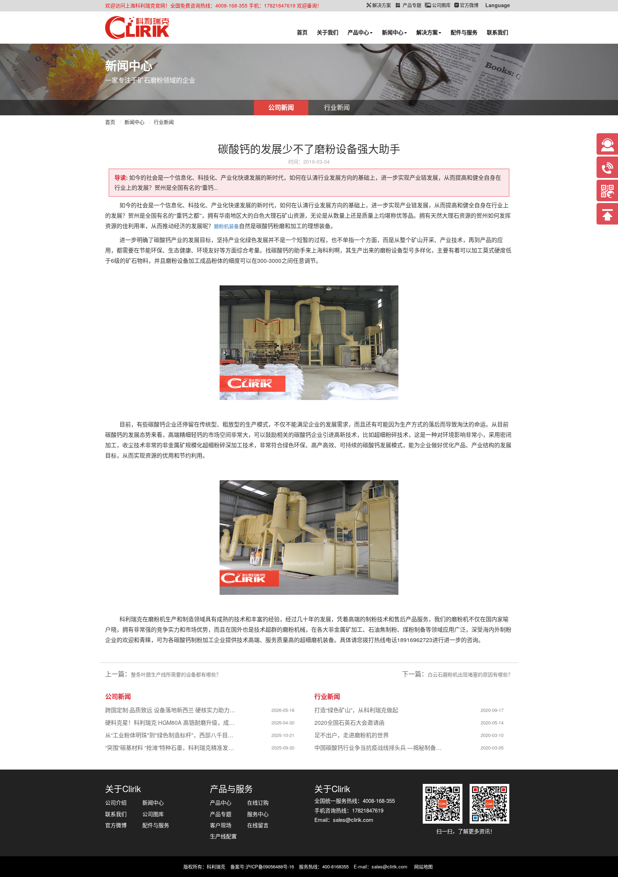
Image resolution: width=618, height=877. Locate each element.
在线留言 (258, 825)
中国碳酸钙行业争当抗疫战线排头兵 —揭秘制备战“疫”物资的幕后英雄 (380, 747)
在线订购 (258, 802)
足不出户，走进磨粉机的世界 (351, 735)
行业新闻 (337, 107)
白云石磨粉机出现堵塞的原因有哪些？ (470, 674)
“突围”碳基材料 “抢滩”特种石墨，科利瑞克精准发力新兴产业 (171, 747)
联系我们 (497, 32)
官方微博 (116, 825)
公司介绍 (116, 802)
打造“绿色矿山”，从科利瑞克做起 (356, 710)
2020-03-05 (492, 747)
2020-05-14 (492, 722)
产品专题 (220, 814)
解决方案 (427, 32)
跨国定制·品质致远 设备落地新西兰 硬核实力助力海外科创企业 (171, 710)
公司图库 (153, 814)
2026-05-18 (282, 710)
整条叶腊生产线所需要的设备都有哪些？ (176, 674)
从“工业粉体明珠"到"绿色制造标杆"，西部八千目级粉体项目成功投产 (171, 735)
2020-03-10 (492, 735)
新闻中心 (392, 32)
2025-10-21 (282, 735)
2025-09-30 (282, 747)
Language (497, 5)
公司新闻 (281, 107)
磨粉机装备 (226, 226)
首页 (302, 32)
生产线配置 (223, 836)
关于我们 (327, 32)
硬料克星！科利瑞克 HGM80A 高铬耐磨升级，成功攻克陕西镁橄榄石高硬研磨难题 (171, 722)
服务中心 (258, 814)
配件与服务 (464, 32)
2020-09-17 (492, 710)
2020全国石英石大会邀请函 (349, 722)
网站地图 (423, 866)
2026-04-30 (282, 722)
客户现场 (220, 825)
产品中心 (358, 32)
